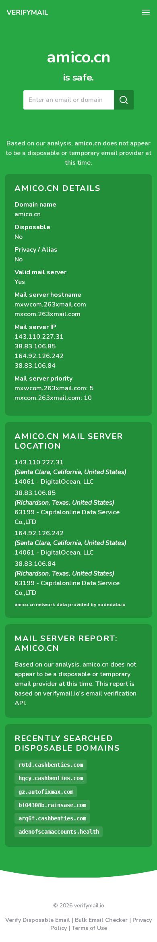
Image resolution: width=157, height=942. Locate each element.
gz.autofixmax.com (46, 792)
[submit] (124, 100)
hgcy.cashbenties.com (51, 778)
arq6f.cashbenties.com (52, 818)
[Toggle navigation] (146, 12)
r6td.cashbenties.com (51, 765)
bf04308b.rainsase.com (52, 805)
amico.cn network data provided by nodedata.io (70, 604)
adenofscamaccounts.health (59, 831)
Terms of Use (89, 928)
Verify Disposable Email (37, 920)
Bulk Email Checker (101, 920)
